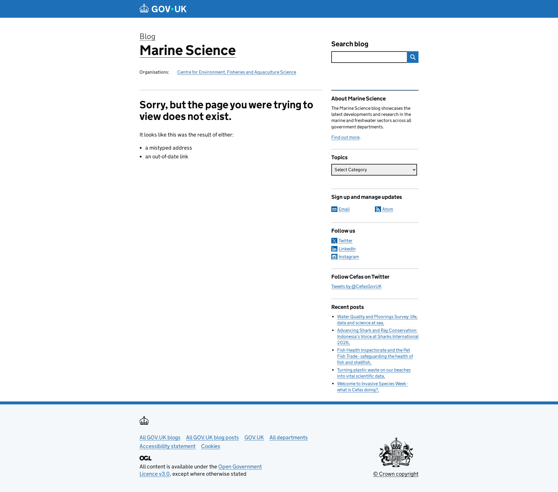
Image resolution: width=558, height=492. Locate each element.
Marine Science (188, 50)
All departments (288, 437)
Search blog (350, 44)
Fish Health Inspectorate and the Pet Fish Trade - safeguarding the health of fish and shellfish (375, 356)
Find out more (345, 137)
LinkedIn (347, 249)
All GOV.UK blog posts (212, 437)
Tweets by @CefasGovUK (356, 286)
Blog (147, 36)
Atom (387, 209)
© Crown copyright (396, 473)
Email (344, 209)
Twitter (346, 240)
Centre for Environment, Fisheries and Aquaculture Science (236, 72)
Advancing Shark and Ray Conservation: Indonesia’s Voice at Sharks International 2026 (378, 336)
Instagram (349, 256)
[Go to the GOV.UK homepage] (163, 8)
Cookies (210, 446)
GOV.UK (254, 437)
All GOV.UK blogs (160, 437)
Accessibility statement (168, 446)
